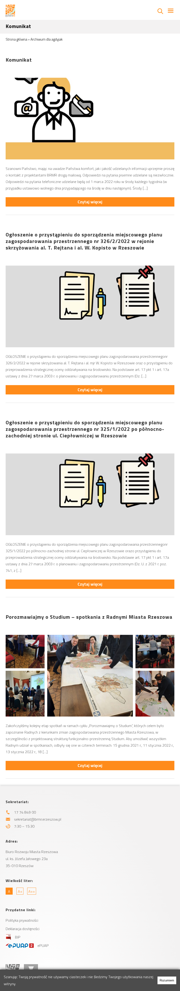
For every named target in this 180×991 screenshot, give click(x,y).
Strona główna (16, 39)
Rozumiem (167, 980)
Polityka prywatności (22, 920)
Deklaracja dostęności (22, 928)
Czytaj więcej (90, 202)
